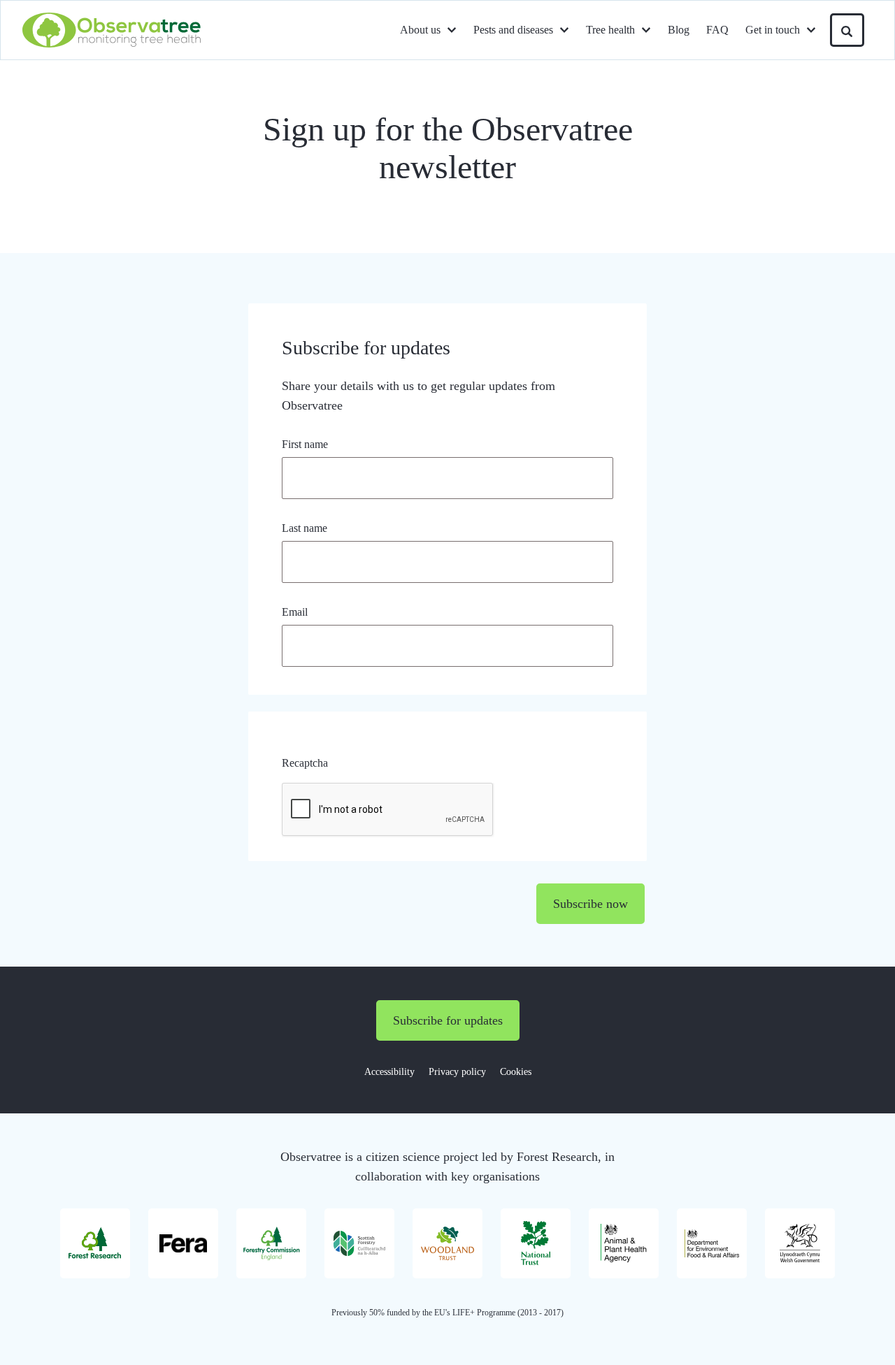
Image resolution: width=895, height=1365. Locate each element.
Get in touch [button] (772, 30)
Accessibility (389, 1072)
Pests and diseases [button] (513, 30)
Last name (304, 528)
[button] (847, 30)
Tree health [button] (610, 30)
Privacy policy (457, 1072)
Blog (678, 30)
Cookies (515, 1072)
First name (305, 444)
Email (295, 612)
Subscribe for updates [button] (448, 1020)
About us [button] (420, 30)
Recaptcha (305, 763)
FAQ (717, 30)
